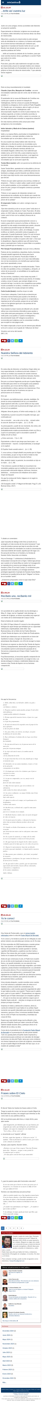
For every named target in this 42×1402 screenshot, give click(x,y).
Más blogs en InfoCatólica (10, 1321)
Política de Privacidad (25, 1389)
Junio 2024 (6, 1335)
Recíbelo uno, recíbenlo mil (16, 596)
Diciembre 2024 (8, 1331)
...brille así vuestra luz (13, 10)
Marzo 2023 (7, 1365)
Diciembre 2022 (8, 1378)
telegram (26, 1394)
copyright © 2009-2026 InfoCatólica (21, 1393)
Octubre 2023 (7, 1348)
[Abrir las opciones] (3, 2)
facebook (21, 1394)
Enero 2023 (7, 1374)
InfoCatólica (12, 2)
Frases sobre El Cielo (13, 1093)
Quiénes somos (5, 1389)
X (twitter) (16, 1394)
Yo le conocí (7, 918)
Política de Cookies (35, 1389)
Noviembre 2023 (8, 1344)
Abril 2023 (6, 1361)
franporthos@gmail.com (17, 1261)
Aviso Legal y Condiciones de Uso (21, 1390)
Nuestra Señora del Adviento (17, 353)
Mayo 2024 (6, 1339)
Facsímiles (11, 1305)
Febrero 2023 (7, 1369)
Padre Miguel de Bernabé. (30, 935)
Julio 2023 (6, 1352)
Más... (5, 1382)
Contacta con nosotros (14, 1389)
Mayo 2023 (6, 1357)
